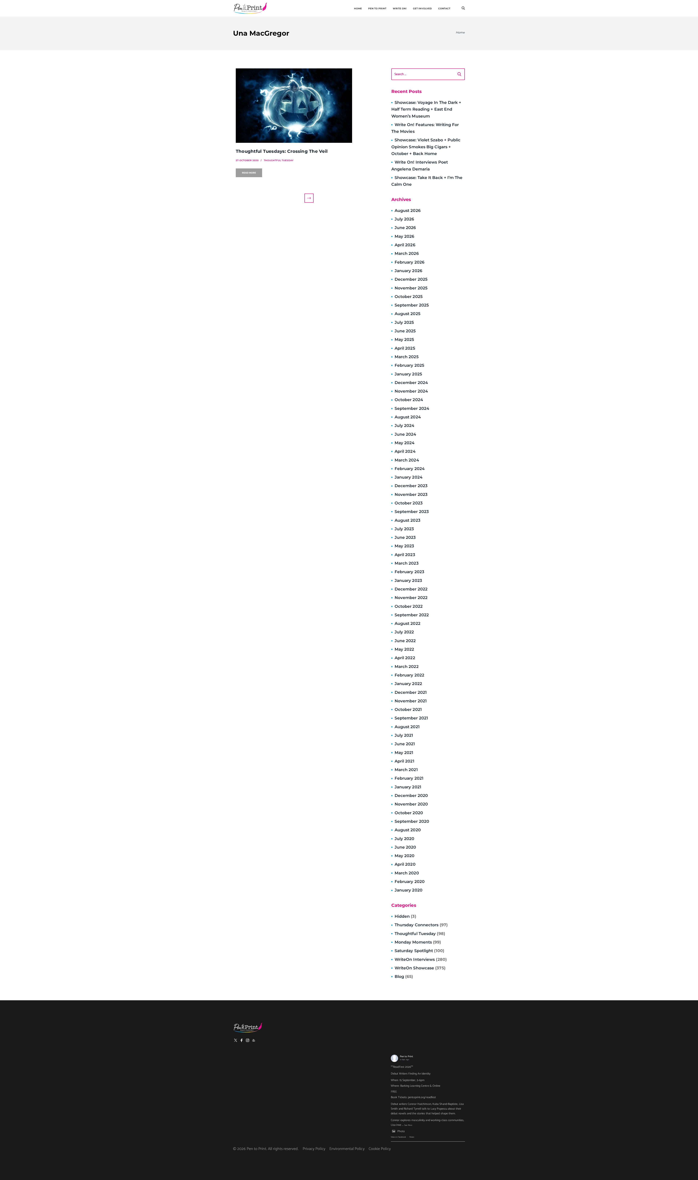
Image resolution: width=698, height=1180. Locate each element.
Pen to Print (406, 1056)
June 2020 (405, 847)
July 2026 (404, 219)
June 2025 (405, 331)
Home (358, 8)
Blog (404, 976)
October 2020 (409, 812)
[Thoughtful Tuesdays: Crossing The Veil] (309, 105)
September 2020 (412, 821)
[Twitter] (235, 1040)
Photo (401, 1131)
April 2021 (404, 761)
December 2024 (411, 382)
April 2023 (405, 554)
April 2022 (405, 657)
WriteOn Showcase (420, 968)
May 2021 (404, 752)
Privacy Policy (314, 1149)
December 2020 (411, 795)
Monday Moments (418, 942)
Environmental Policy (347, 1149)
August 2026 (408, 210)
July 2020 (404, 838)
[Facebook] (241, 1040)
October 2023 (409, 503)
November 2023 (411, 494)
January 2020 (408, 890)
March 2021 (406, 769)
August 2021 (407, 726)
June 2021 (405, 743)
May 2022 (404, 649)
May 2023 (404, 546)
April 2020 (405, 864)
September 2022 (412, 614)
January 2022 (408, 683)
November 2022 (411, 597)
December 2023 (411, 485)
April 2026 (405, 244)
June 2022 (405, 640)
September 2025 (412, 305)
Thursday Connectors (421, 924)
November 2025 (411, 288)
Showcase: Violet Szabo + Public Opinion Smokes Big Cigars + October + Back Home (426, 147)
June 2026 (405, 227)
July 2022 (404, 632)
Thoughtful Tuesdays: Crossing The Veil (282, 151)
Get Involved (422, 8)
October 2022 (409, 606)
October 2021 (408, 709)
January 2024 (408, 477)
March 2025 (407, 356)
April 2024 (405, 451)
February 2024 (410, 468)
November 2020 (411, 804)
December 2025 (411, 279)
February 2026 (409, 262)
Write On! (400, 8)
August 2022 (407, 623)
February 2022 (409, 675)
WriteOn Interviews (421, 959)
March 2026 (407, 253)
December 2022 (411, 589)
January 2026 (408, 270)
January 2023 (408, 580)
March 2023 (407, 563)
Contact (444, 8)
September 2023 (412, 511)
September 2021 (411, 718)
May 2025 (404, 339)
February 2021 (409, 778)
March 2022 (407, 666)
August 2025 (407, 313)
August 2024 (408, 417)
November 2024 (411, 391)
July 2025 (404, 322)
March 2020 (407, 873)
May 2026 (404, 236)
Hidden (405, 916)
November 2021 (411, 701)
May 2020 (405, 855)
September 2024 (412, 408)
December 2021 (411, 692)
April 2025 (405, 348)
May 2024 (405, 442)
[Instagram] (247, 1040)
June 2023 (405, 537)
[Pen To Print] (250, 8)
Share (411, 1137)
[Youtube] (253, 1040)
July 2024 (404, 425)
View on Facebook (398, 1137)
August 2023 (407, 520)
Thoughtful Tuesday (420, 933)
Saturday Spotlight (419, 950)
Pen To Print (377, 8)
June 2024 (405, 434)
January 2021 (408, 787)
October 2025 (409, 296)
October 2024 (409, 399)
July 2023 (404, 528)
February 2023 (409, 571)
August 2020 (408, 829)
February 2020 (410, 881)
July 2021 (404, 735)
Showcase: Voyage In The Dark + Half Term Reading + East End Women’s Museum (426, 109)
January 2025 (408, 374)
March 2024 (407, 460)
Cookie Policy (380, 1149)
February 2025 (409, 365)
